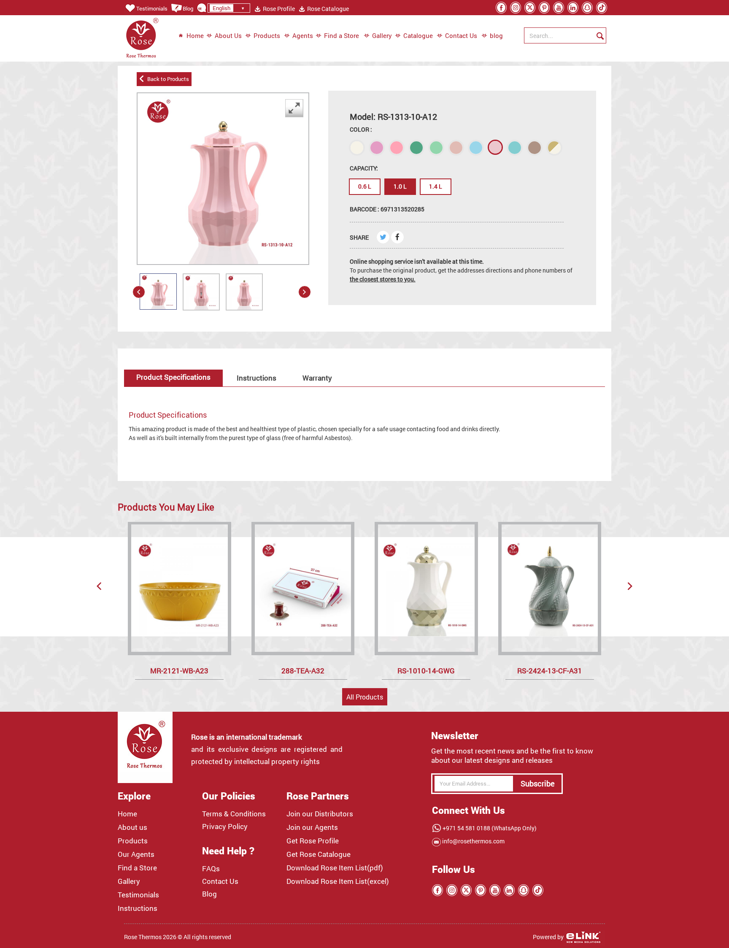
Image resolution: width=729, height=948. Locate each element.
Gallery (382, 35)
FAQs (211, 868)
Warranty (317, 378)
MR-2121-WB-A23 (179, 670)
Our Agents (136, 854)
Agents (302, 35)
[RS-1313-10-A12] (158, 291)
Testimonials (151, 8)
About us (132, 827)
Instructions (256, 378)
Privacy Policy (225, 826)
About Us (228, 35)
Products (267, 35)
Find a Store (341, 35)
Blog (188, 8)
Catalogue (418, 35)
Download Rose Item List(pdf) (334, 867)
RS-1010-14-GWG (426, 670)
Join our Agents (312, 827)
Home (195, 35)
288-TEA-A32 (302, 670)
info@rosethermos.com (473, 841)
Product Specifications (173, 377)
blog (492, 35)
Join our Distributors (319, 813)
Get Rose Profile (312, 840)
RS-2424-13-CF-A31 (549, 670)
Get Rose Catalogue (318, 854)
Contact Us (461, 35)
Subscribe (538, 783)
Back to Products (167, 79)
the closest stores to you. (383, 279)
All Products (364, 696)
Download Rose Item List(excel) (337, 881)
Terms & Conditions (234, 813)
